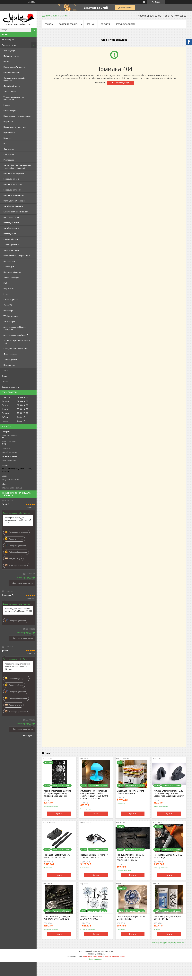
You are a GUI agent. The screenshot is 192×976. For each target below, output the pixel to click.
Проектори (8, 310)
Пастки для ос (10, 233)
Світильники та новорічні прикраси (15, 79)
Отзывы (5, 381)
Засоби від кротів (11, 228)
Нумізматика (9, 365)
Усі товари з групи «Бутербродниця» (167, 942)
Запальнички (10, 91)
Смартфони (9, 154)
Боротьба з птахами (13, 184)
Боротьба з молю (11, 179)
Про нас (90, 24)
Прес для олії (9, 261)
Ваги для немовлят (12, 72)
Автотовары (9, 321)
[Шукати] (34, 30)
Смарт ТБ (8, 305)
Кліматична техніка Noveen (16, 211)
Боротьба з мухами (12, 190)
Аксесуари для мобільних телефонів (15, 328)
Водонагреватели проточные (17, 255)
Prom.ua (109, 951)
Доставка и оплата (10, 387)
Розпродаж (9, 160)
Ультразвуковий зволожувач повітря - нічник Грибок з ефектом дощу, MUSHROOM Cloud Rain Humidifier (94, 795)
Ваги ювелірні (10, 110)
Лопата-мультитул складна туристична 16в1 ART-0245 (57, 917)
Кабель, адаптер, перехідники (17, 116)
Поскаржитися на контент (92, 956)
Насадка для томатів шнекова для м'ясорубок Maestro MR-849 (18, 610)
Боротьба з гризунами (14, 173)
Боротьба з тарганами (14, 195)
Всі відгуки (27, 735)
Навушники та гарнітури (15, 127)
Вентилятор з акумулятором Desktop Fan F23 (131, 917)
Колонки (7, 138)
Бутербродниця (122, 82)
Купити (59, 813)
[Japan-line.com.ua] (18, 18)
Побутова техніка (12, 56)
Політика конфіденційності (115, 956)
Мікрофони (8, 121)
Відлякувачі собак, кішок (14, 201)
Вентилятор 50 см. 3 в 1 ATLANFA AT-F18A (91, 917)
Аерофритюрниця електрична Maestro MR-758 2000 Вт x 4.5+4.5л (17, 666)
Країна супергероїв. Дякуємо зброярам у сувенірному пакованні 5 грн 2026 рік (57, 793)
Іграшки (7, 105)
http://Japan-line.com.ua (12, 488)
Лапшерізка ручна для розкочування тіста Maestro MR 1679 (18, 520)
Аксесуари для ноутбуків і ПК (16, 335)
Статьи (5, 370)
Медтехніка (9, 288)
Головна (49, 24)
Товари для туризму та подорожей (14, 98)
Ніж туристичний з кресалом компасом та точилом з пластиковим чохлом (130, 857)
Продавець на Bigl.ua (96, 954)
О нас (4, 376)
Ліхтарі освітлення (12, 86)
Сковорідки (9, 266)
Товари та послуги (68, 24)
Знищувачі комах (11, 250)
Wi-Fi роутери (9, 50)
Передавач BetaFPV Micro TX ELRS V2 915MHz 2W (94, 856)
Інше (6, 294)
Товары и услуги (9, 45)
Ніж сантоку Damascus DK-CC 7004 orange (168, 856)
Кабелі (6, 283)
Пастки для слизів (11, 222)
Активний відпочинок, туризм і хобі (17, 341)
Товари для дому (11, 244)
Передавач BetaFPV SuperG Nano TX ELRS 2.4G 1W (57, 856)
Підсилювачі (9, 132)
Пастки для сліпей (11, 217)
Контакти (105, 24)
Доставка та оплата (125, 24)
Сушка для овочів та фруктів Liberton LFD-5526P (130, 792)
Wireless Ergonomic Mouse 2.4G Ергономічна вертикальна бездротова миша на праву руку (169, 793)
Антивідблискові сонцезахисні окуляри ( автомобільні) (17, 166)
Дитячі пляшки (10, 354)
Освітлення (9, 149)
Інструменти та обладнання (16, 348)
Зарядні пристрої (11, 277)
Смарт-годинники (11, 299)
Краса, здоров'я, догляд (14, 67)
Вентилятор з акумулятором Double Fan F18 (167, 917)
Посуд (6, 61)
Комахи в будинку (12, 239)
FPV (5, 143)
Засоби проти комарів (13, 206)
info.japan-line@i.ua (10, 479)
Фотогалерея (8, 39)
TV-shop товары (11, 316)
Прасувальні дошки (12, 272)
